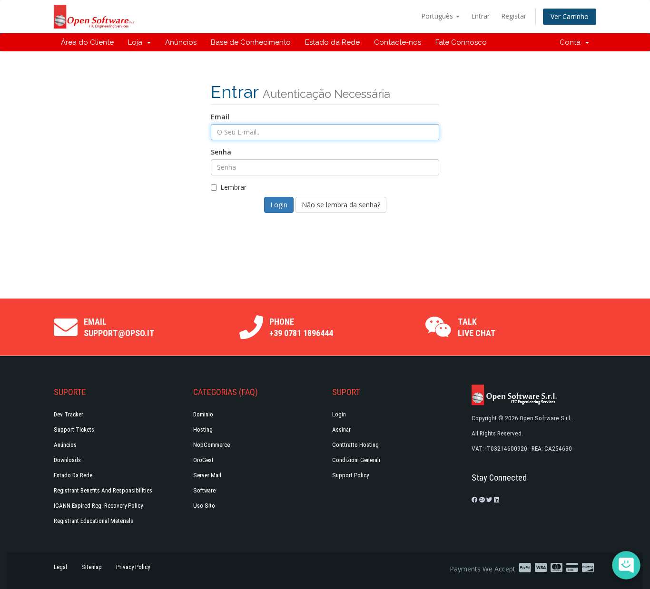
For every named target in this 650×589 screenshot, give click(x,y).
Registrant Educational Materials (93, 520)
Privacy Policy (133, 566)
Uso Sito (204, 505)
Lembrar (233, 187)
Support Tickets (74, 429)
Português (438, 15)
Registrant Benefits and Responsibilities (103, 490)
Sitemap (91, 566)
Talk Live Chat (477, 327)
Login (339, 414)
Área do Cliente (87, 42)
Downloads (67, 459)
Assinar (341, 429)
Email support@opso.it (119, 327)
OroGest (203, 459)
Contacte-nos (397, 42)
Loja (137, 42)
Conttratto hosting (355, 444)
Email (220, 116)
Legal (60, 566)
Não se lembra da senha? (341, 204)
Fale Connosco (461, 42)
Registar (513, 15)
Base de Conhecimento (251, 42)
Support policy (350, 475)
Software (204, 490)
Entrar (480, 15)
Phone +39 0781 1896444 (301, 327)
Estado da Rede (332, 42)
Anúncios (181, 42)
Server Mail (207, 475)
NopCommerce (211, 444)
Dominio (203, 414)
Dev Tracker (68, 414)
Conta (572, 42)
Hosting (203, 429)
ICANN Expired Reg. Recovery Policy (98, 505)
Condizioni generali (356, 459)
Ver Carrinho (570, 16)
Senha (221, 151)
